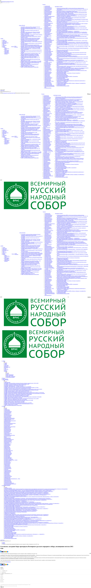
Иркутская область (48, 20)
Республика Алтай (48, 50)
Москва (46, 37)
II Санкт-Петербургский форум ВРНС (61, 170)
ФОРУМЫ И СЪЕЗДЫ (58, 6)
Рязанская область (47, 65)
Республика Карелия (48, 55)
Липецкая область (47, 34)
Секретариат (4, 45)
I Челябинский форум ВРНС (61, 84)
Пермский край (45, 137)
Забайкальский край (48, 17)
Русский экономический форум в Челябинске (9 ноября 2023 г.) (65, 146)
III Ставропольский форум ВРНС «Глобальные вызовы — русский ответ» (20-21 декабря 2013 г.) (72, 42)
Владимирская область (48, 11)
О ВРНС (2, 38)
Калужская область (46, 114)
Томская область (47, 75)
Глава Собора (4, 248)
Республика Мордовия (47, 149)
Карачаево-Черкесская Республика (48, 26)
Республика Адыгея (48, 49)
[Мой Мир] (7, 551)
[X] (2, 551)
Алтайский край (46, 95)
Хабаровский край (48, 79)
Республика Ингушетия (48, 53)
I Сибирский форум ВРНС (59, 176)
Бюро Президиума (5, 42)
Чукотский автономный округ (49, 85)
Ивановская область (48, 19)
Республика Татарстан (48, 62)
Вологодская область (46, 102)
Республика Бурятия (48, 52)
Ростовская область (46, 155)
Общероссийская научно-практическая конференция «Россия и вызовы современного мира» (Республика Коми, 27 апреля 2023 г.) (69, 162)
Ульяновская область (48, 78)
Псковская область (48, 48)
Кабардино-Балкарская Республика (48, 22)
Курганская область (48, 31)
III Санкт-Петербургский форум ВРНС (63, 85)
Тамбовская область (48, 73)
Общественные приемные (6, 53)
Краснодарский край (46, 120)
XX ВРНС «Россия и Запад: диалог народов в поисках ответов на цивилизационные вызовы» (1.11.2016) (31, 35)
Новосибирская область (48, 42)
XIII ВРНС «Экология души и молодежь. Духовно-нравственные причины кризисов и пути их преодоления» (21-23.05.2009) (31, 47)
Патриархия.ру (8, 561)
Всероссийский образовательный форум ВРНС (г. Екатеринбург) (67, 76)
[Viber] (3, 551)
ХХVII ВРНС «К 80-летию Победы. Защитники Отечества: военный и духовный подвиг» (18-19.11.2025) (30, 27)
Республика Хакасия (46, 154)
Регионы (44, 4)
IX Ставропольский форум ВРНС (62, 77)
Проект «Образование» (6, 48)
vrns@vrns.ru (2, 90)
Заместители (4, 131)
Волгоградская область (47, 101)
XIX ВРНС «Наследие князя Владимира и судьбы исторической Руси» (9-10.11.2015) (29, 133)
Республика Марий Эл (48, 58)
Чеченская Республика (48, 83)
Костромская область (48, 29)
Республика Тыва (47, 63)
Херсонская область (46, 172)
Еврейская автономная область (50, 16)
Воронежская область (48, 13)
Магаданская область (48, 36)
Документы (2, 579)
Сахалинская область (48, 69)
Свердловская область (47, 160)
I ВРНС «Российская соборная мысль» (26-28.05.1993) (30, 157)
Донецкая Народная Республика (48, 15)
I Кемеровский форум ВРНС (61, 73)
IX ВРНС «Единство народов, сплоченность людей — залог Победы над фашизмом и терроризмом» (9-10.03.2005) (30, 54)
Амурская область (46, 96)
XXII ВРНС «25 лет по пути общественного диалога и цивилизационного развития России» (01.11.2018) (30, 40)
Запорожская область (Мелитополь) (48, 18)
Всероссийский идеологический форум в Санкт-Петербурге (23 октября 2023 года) (70, 60)
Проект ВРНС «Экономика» (6, 52)
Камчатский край (47, 24)
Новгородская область (47, 132)
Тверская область (47, 74)
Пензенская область (48, 46)
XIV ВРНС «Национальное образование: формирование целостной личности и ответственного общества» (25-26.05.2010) (31, 45)
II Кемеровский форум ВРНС (61, 72)
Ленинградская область (48, 33)
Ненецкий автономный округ (49, 40)
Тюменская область (48, 76)
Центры (3, 46)
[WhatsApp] (4, 551)
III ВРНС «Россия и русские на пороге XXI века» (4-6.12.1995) (31, 268)
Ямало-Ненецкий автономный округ (46, 177)
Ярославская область (46, 178)
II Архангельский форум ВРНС (62, 74)
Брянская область (47, 10)
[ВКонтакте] (1, 551)
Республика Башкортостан (49, 51)
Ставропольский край (48, 72)
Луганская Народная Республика (48, 35)
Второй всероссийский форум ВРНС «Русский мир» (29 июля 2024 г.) (66, 140)
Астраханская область (48, 8)
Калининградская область (49, 23)
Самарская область (48, 66)
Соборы (1, 578)
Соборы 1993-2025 (22, 25)
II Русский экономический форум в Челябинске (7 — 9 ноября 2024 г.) (68, 31)
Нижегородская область (47, 131)
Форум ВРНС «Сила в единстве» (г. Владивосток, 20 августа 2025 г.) (68, 22)
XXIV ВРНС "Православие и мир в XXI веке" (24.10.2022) (30, 32)
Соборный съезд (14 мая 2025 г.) (62, 25)
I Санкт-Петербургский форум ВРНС (63, 79)
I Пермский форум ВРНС (61, 78)
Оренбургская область (48, 44)
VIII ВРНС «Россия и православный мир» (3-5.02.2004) (30, 55)
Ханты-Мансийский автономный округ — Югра (49, 81)
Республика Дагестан (46, 143)
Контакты (2, 581)
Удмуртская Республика (48, 77)
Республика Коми (47, 56)
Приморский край (47, 47)
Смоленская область (48, 71)
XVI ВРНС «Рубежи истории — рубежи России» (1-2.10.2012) (31, 152)
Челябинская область (48, 82)
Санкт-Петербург (47, 67)
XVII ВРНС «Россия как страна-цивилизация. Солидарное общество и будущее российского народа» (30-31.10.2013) (30, 38)
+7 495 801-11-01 (4, 570)
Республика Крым (47, 57)
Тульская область (46, 166)
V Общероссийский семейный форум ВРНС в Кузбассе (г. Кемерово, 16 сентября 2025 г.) (71, 83)
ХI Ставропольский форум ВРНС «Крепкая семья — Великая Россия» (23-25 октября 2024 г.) (72, 32)
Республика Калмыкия (48, 54)
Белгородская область (48, 9)
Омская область (47, 43)
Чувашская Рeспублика (48, 84)
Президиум (4, 43)
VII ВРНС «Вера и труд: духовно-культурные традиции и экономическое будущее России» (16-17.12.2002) (30, 56)
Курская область (47, 32)
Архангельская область (48, 7)
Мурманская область (48, 39)
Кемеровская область (48, 27)
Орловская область (48, 45)
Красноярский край (48, 30)
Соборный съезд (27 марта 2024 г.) (62, 50)
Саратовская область (48, 68)
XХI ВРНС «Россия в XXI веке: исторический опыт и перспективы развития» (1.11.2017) (29, 65)
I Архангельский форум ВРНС (62, 82)
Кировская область (48, 28)
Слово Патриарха (16, 46)
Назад (6, 362)
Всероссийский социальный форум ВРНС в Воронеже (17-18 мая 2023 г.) (69, 69)
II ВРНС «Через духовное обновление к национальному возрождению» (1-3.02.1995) (30, 63)
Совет (3, 44)
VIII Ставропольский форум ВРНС (62, 75)
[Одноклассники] (6, 551)
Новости (12, 46)
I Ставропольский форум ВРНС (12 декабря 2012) (65, 39)
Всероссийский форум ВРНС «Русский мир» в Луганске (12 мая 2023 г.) (67, 164)
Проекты (3, 254)
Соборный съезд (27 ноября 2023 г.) (62, 51)
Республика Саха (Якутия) (49, 59)
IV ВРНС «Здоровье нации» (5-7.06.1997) (27, 66)
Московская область (48, 38)
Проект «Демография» (6, 50)
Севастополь (47, 70)
